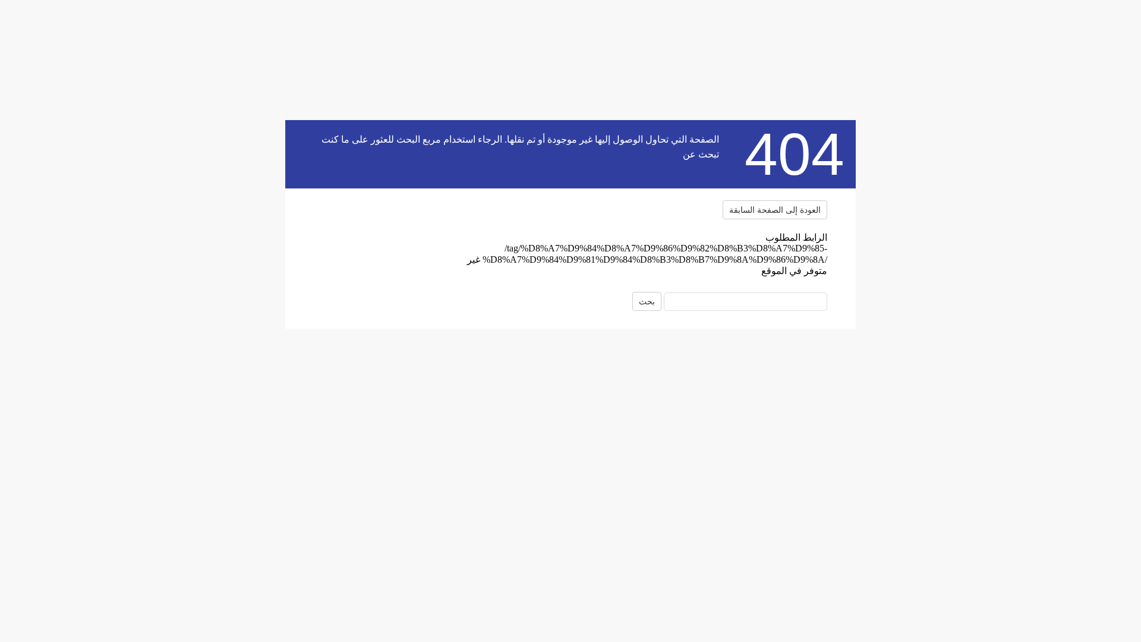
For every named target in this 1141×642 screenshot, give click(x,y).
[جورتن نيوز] (388, 228)
